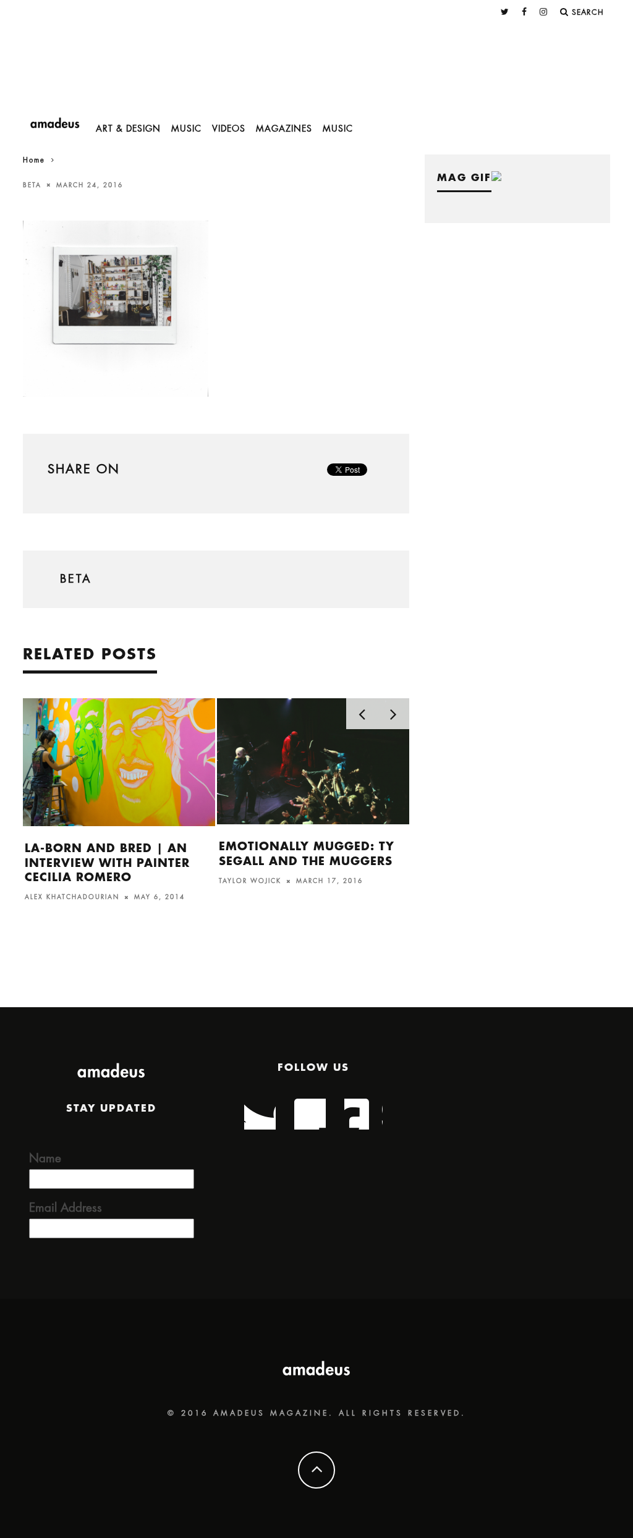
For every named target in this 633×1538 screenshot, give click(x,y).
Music (186, 128)
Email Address (65, 1208)
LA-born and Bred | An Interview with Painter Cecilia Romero (107, 863)
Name (45, 1158)
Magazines (284, 128)
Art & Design (128, 128)
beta (32, 185)
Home (34, 160)
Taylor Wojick (250, 881)
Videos (228, 128)
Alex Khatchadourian (72, 897)
